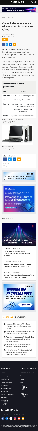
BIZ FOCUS (7, 218)
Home (3, 17)
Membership (5, 379)
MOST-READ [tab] (8, 317)
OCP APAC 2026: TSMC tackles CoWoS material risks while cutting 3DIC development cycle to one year (19, 352)
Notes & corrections (7, 394)
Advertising (4, 376)
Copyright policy (6, 388)
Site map (4, 398)
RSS (21, 382)
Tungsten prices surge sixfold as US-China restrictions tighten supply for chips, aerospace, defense (20, 339)
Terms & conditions (7, 382)
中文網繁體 (4, 401)
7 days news (24, 376)
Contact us (4, 391)
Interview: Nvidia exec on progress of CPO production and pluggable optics (20, 346)
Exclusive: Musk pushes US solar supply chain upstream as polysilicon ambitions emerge (19, 326)
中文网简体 (4, 404)
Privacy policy (5, 385)
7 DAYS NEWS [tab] (20, 317)
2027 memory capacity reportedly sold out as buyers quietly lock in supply (20, 332)
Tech (9, 17)
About (3, 373)
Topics (22, 379)
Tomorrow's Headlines (27, 373)
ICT (15, 17)
